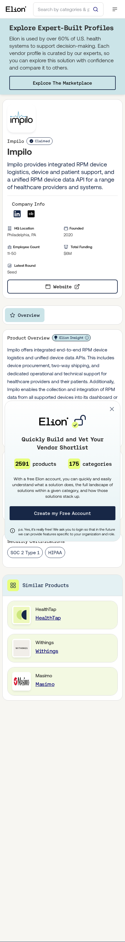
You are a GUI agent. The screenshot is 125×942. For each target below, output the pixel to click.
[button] (111, 409)
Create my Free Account (62, 513)
